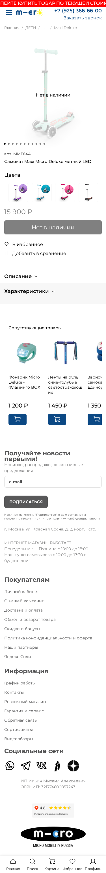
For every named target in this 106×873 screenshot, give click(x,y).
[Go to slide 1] (4, 144)
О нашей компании (24, 600)
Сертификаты (18, 729)
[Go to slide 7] (28, 144)
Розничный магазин (25, 701)
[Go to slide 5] (20, 144)
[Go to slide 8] (32, 144)
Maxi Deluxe (65, 28)
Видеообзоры (18, 738)
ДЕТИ (30, 28)
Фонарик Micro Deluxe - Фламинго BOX (24, 382)
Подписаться (26, 501)
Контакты (14, 692)
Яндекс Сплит (18, 656)
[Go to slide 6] (24, 144)
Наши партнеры (21, 647)
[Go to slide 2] (8, 144)
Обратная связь (20, 720)
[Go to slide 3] (12, 144)
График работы (20, 683)
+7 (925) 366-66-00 (78, 11)
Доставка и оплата (23, 610)
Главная (12, 28)
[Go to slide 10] (40, 144)
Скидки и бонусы (22, 628)
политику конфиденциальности (76, 518)
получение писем (17, 518)
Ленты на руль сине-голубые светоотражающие (65, 385)
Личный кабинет (21, 591)
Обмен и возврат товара (30, 619)
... (45, 28)
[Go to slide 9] (36, 144)
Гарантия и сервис (24, 710)
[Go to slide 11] (44, 144)
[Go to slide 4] (16, 144)
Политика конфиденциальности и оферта (48, 638)
